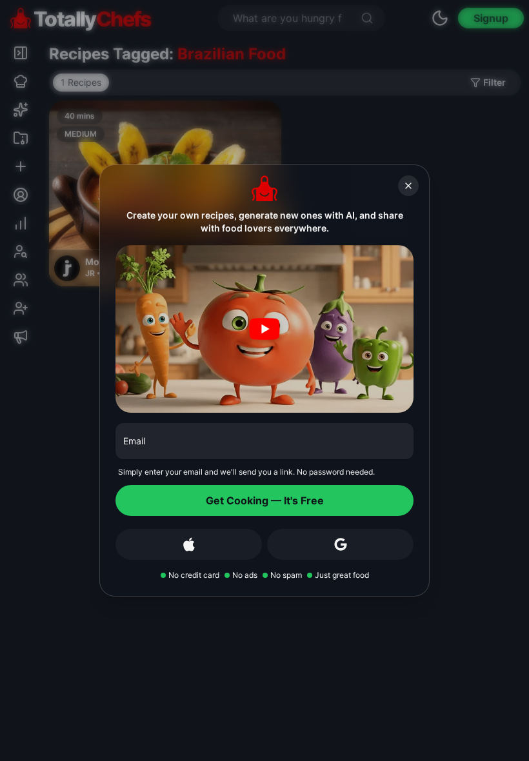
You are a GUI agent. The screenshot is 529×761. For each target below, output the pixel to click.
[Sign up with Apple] (188, 544)
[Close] (408, 185)
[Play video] (264, 329)
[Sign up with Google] (340, 544)
